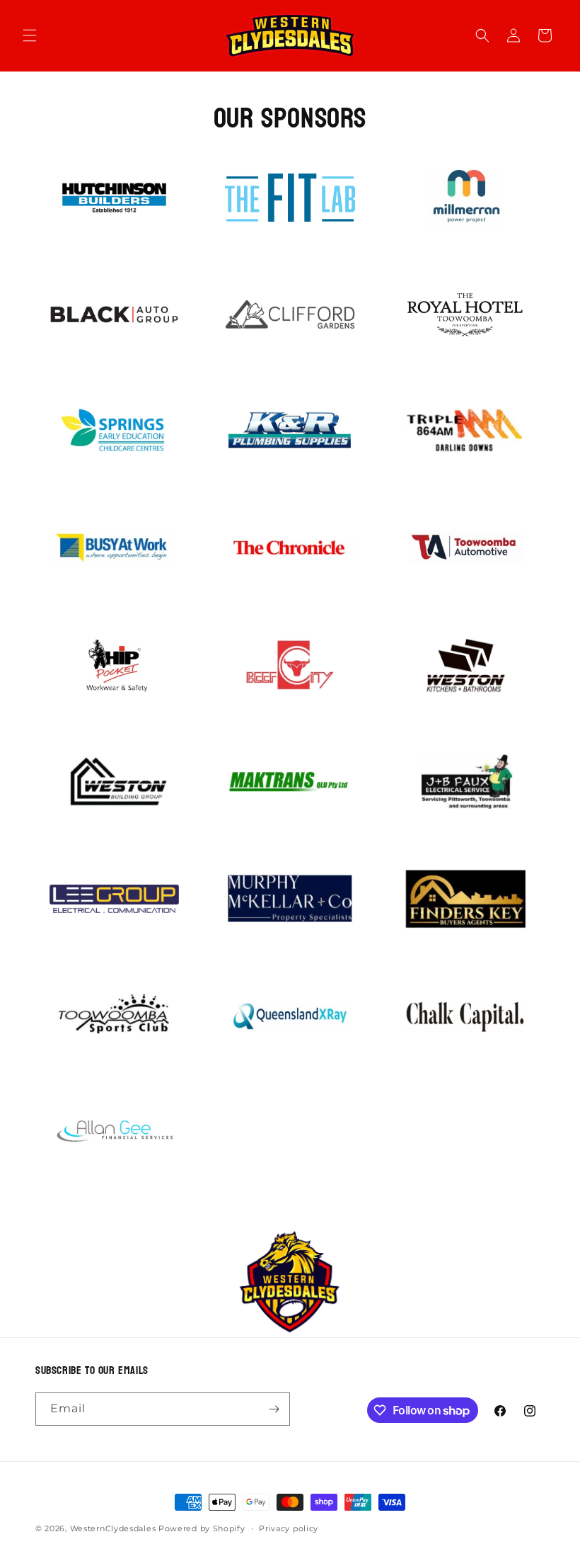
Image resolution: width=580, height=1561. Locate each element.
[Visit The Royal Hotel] (466, 314)
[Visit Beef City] (290, 665)
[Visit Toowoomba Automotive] (466, 548)
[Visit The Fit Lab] (290, 197)
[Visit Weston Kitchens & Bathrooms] (466, 665)
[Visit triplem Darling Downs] (466, 431)
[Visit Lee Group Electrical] (114, 898)
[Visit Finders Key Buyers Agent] (466, 898)
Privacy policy (288, 1528)
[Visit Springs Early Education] (114, 431)
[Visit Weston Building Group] (114, 781)
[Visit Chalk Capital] (466, 1015)
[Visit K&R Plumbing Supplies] (290, 431)
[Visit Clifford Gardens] (290, 314)
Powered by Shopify (201, 1528)
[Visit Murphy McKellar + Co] (290, 898)
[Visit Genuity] (466, 197)
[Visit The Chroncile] (290, 548)
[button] (29, 35)
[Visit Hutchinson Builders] (114, 197)
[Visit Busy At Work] (114, 548)
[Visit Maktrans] (290, 781)
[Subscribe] (273, 1409)
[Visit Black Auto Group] (114, 314)
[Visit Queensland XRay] (290, 1015)
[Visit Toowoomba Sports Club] (114, 1015)
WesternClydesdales (113, 1528)
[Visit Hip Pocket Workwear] (114, 665)
